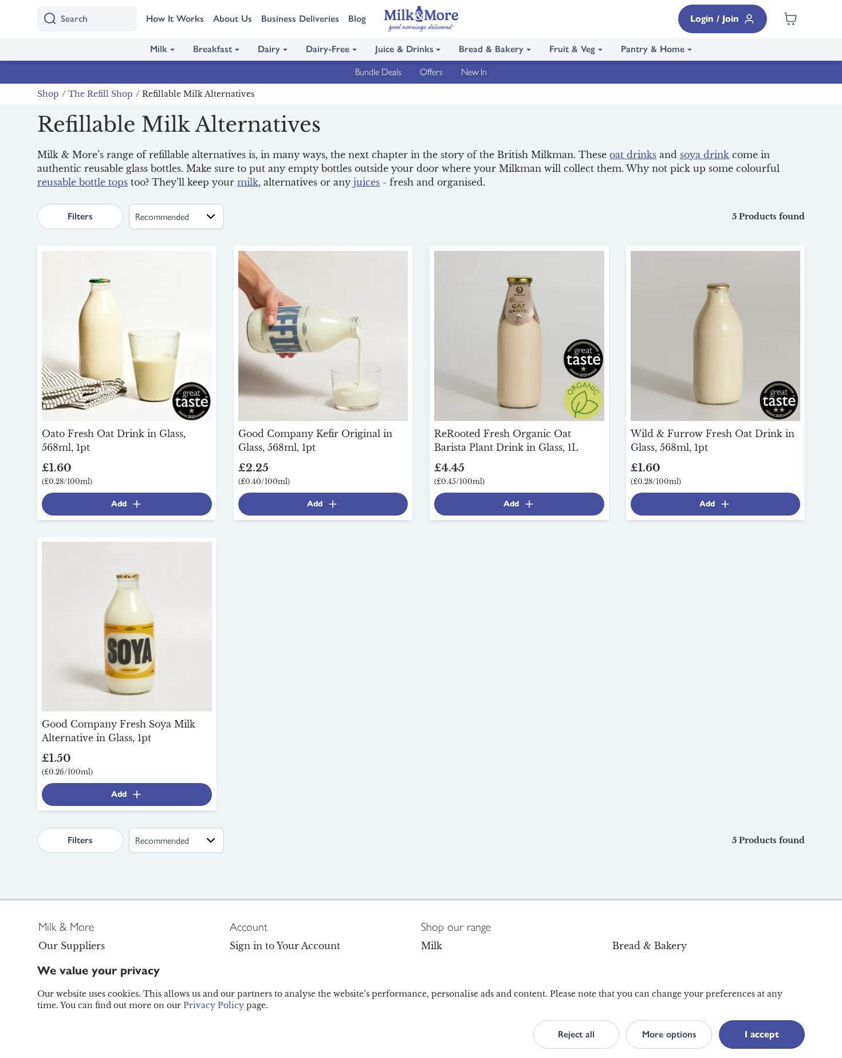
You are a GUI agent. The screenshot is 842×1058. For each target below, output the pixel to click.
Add (119, 504)
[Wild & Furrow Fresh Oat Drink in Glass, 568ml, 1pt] (716, 335)
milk (247, 182)
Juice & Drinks (404, 49)
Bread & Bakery (491, 49)
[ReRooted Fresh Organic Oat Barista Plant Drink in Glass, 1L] (519, 335)
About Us (232, 18)
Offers (431, 71)
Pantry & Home (652, 49)
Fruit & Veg (572, 49)
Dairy (269, 49)
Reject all (576, 1034)
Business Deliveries (300, 18)
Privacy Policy (213, 1005)
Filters (80, 216)
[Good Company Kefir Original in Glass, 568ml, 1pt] (323, 335)
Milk (158, 49)
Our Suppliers (71, 945)
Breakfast (212, 49)
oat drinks (632, 154)
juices (366, 182)
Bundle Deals (378, 71)
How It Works (175, 18)
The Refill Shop (100, 94)
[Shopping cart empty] (790, 19)
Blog (357, 18)
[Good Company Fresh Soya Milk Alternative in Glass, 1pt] (127, 625)
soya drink (704, 154)
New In (474, 71)
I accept (762, 1034)
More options (669, 1034)
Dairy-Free (327, 49)
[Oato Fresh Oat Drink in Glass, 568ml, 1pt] (127, 335)
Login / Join (714, 18)
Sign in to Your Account (285, 945)
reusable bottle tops (82, 182)
